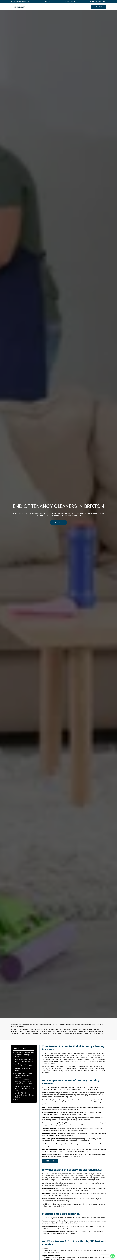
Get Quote (98, 7)
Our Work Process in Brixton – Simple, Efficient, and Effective (24, 1075)
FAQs (16, 1100)
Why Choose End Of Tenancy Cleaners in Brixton (24, 1065)
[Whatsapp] (112, 1256)
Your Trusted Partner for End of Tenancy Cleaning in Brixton (24, 1055)
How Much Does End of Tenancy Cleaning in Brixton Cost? (24, 1088)
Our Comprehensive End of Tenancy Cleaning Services (24, 1060)
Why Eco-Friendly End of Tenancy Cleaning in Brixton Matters (24, 1095)
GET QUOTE (58, 522)
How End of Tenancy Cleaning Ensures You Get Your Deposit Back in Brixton (24, 1082)
